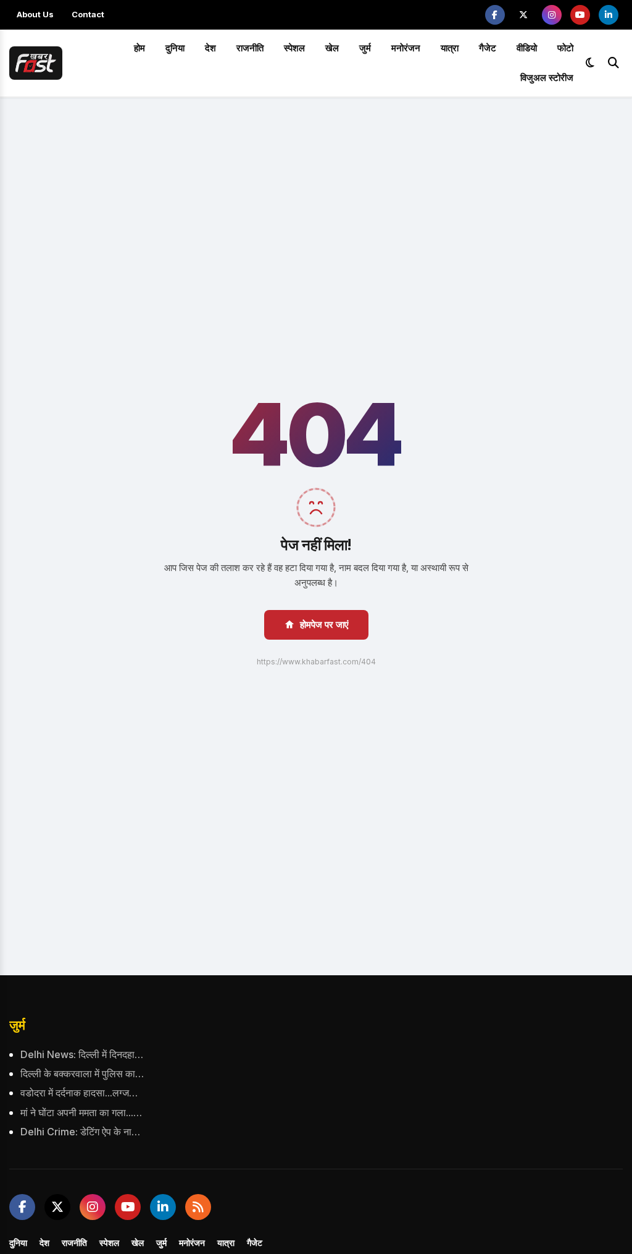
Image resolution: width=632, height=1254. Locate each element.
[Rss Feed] (198, 1207)
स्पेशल (294, 48)
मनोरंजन (405, 48)
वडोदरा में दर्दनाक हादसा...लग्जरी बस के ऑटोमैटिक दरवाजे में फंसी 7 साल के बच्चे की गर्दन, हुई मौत (82, 1093)
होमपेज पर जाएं (324, 624)
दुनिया (175, 48)
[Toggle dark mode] (590, 63)
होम (139, 48)
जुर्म (365, 48)
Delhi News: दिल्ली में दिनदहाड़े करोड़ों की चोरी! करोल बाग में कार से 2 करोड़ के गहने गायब (82, 1054)
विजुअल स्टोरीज (546, 77)
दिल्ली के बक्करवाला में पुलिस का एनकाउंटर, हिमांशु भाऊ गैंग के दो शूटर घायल (82, 1073)
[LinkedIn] (608, 15)
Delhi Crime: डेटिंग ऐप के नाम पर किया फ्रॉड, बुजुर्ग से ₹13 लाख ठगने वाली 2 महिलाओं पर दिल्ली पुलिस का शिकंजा (82, 1131)
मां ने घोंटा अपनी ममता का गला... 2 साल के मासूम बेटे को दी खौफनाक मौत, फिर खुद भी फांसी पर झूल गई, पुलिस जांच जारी (82, 1112)
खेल (332, 48)
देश (210, 48)
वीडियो (527, 48)
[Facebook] (495, 15)
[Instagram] (552, 15)
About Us (35, 14)
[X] (523, 15)
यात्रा (450, 48)
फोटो (565, 48)
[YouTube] (580, 15)
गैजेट (487, 48)
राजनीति (250, 48)
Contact (88, 14)
